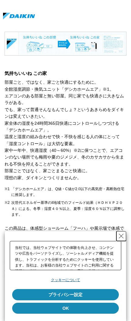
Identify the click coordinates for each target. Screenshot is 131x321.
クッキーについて (65, 280)
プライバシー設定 (65, 294)
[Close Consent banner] (121, 236)
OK (65, 308)
